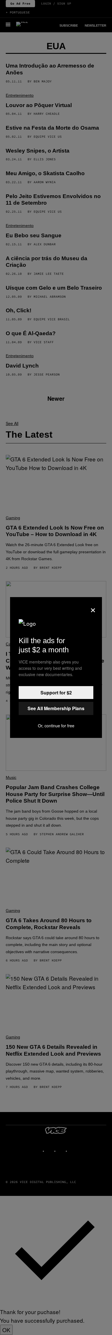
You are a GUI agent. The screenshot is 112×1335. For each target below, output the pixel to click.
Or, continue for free (56, 725)
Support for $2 (56, 692)
